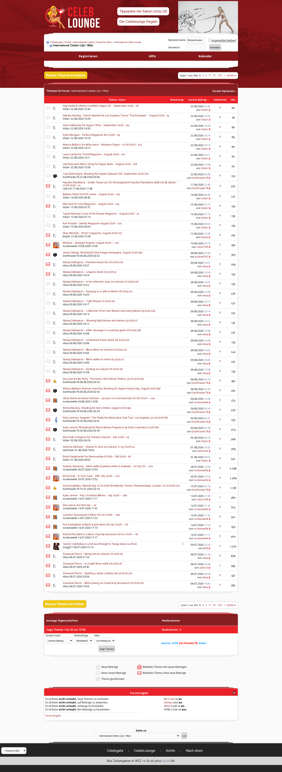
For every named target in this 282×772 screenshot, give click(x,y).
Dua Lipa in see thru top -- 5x (79, 505)
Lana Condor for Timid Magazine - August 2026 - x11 (94, 154)
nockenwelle (70, 246)
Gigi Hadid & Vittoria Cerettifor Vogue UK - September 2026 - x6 (101, 105)
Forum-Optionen (223, 91)
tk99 (205, 548)
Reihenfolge (81, 635)
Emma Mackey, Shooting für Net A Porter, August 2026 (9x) (97, 408)
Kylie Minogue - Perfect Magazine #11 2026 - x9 (91, 135)
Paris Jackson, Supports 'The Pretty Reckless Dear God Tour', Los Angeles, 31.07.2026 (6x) (115, 417)
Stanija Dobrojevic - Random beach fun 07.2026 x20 (93, 262)
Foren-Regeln (53, 715)
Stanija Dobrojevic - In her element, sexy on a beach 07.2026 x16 (100, 281)
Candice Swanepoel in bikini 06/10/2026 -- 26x (91, 514)
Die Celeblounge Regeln (138, 22)
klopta (66, 236)
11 (210, 75)
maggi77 (68, 547)
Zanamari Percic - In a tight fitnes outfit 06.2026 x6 (92, 563)
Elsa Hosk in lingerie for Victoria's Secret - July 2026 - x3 (96, 437)
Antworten (220, 99)
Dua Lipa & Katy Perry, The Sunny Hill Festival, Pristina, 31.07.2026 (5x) (103, 378)
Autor (122, 99)
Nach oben (194, 751)
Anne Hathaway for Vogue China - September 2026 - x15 (96, 125)
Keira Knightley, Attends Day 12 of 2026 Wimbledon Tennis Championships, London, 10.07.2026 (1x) (121, 485)
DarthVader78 (71, 177)
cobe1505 (202, 247)
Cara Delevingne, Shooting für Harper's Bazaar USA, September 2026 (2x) (105, 173)
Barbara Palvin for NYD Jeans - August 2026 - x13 (91, 194)
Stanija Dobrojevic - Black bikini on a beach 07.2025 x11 (95, 349)
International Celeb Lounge (128, 42)
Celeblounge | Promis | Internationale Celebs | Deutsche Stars (81, 42)
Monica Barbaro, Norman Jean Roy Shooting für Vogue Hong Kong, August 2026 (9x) (111, 388)
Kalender (205, 56)
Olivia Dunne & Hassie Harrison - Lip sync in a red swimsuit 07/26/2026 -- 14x (109, 398)
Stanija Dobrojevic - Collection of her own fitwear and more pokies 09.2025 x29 (109, 310)
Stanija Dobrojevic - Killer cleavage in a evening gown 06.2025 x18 (102, 330)
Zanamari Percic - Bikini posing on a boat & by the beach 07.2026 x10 (103, 583)
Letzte (231, 75)
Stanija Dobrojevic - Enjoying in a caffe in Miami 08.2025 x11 (98, 291)
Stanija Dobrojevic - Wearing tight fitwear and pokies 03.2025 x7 (100, 320)
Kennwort (174, 47)
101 (220, 75)
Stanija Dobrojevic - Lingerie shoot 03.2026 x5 (89, 272)
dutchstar (68, 450)
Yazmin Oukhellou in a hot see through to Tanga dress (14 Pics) (100, 544)
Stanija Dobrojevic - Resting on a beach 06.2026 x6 (92, 369)
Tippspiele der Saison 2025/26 (143, 11)
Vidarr (66, 109)
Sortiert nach (53, 635)
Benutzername (177, 40)
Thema (112, 99)
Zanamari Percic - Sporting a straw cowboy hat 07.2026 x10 (97, 573)
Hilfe (152, 56)
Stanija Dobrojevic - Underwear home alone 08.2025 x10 (96, 340)
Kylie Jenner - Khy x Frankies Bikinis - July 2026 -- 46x (95, 495)
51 (214, 75)
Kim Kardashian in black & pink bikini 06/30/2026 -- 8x (95, 524)
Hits (233, 99)
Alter (97, 635)
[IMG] (167, 706)
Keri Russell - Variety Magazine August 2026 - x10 (92, 223)
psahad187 (201, 256)
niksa (66, 265)
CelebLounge (144, 751)
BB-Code (169, 699)
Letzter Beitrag (197, 99)
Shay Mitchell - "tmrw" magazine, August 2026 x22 (92, 233)
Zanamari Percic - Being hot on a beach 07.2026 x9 (93, 553)
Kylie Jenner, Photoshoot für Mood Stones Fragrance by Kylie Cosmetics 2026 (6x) (111, 427)
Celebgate (115, 751)
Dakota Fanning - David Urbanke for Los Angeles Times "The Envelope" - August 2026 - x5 (116, 115)
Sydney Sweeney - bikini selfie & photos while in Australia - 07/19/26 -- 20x (108, 466)
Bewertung (177, 99)
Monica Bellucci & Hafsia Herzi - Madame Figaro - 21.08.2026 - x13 (102, 144)
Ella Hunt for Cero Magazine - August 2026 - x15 (91, 204)
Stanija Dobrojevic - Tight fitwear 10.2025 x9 (88, 301)
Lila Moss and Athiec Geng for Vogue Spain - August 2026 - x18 (100, 164)
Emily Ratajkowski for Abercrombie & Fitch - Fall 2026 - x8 (97, 456)
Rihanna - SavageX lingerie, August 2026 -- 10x (91, 242)
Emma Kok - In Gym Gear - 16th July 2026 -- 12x (91, 476)
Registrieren (88, 56)
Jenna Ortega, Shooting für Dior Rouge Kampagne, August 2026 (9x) (102, 252)
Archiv (170, 751)
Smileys (168, 702)
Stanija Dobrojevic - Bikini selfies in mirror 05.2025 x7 (93, 359)
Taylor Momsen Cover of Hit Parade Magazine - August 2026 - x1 (101, 213)
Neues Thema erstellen (65, 75)
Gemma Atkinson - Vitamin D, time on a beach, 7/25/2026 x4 (99, 446)
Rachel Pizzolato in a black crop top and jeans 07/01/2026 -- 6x (100, 534)
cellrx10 (67, 188)
